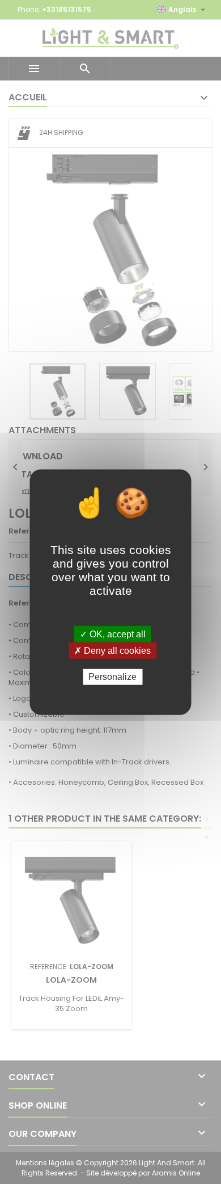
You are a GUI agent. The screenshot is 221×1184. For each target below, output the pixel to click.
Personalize (112, 677)
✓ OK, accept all (113, 634)
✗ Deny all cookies (112, 651)
